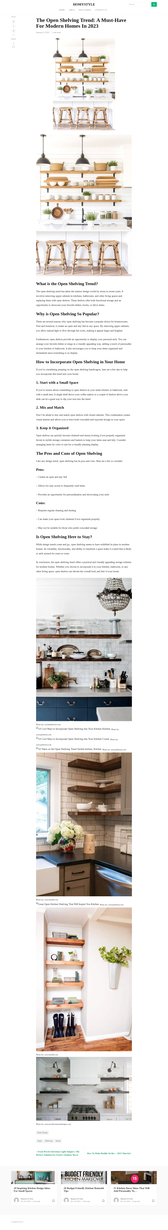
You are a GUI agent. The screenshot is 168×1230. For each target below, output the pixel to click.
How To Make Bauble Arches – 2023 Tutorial (108, 1153)
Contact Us (101, 10)
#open (39, 1141)
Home (62, 10)
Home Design (42, 1133)
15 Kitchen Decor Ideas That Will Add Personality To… (131, 1189)
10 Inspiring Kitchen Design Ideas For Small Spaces (32, 1189)
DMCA (72, 10)
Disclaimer (85, 10)
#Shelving (48, 1141)
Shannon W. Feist (27, 1199)
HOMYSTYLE (84, 4)
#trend (58, 1141)
